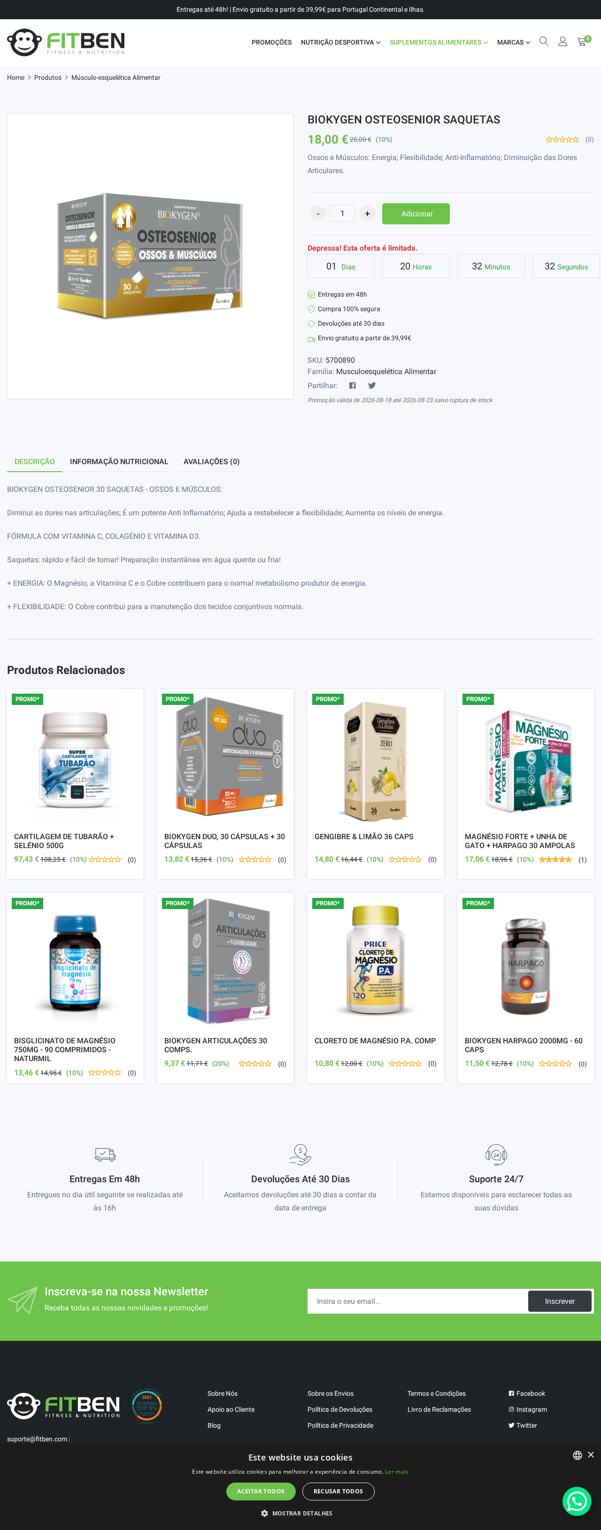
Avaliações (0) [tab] (212, 461)
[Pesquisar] (544, 42)
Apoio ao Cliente (231, 1409)
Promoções (272, 42)
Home (15, 77)
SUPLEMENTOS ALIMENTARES (435, 42)
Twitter (526, 1425)
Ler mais (396, 1472)
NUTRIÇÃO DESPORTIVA (337, 42)
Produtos (48, 77)
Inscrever (560, 1301)
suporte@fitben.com (37, 1439)
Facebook (530, 1393)
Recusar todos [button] (338, 1491)
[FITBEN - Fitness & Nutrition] (65, 42)
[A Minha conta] (563, 42)
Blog (214, 1425)
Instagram (531, 1409)
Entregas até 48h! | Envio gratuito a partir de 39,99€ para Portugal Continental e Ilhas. (301, 9)
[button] (300, 1513)
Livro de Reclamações (439, 1409)
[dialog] (300, 1487)
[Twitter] (371, 385)
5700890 (340, 360)
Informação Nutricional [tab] (119, 461)
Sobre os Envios (331, 1393)
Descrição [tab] (35, 461)
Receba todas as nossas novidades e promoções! (126, 1307)
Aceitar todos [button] (261, 1491)
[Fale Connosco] (577, 1501)
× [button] (590, 1455)
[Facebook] (352, 385)
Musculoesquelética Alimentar (386, 371)
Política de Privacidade (340, 1425)
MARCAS (510, 42)
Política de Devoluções (340, 1409)
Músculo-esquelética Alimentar (116, 77)
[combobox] (577, 1455)
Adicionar (417, 213)
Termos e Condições (437, 1393)
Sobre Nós (223, 1393)
